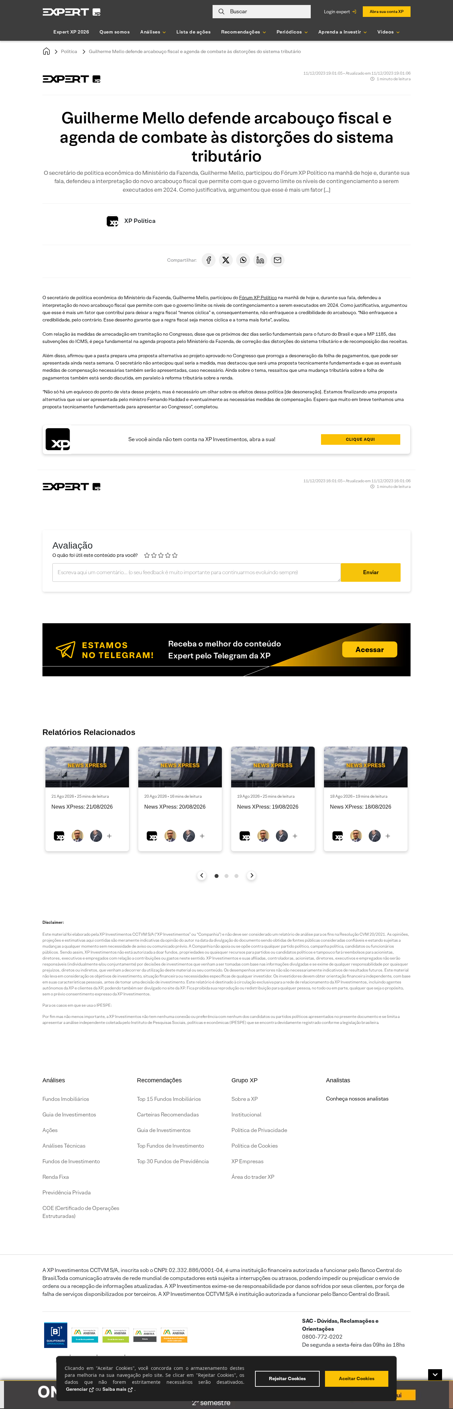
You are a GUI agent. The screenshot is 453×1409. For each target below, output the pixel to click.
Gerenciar (77, 1389)
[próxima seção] (251, 875)
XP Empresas (247, 1161)
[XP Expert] (71, 12)
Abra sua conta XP (387, 11)
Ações (50, 1130)
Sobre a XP (244, 1099)
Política (69, 51)
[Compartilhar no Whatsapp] (243, 260)
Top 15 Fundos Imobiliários (169, 1099)
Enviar (371, 572)
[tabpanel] (87, 798)
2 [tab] (226, 876)
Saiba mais (114, 1389)
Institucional (246, 1114)
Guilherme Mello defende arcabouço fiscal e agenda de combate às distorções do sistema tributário (195, 51)
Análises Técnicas (64, 1145)
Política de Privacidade (259, 1130)
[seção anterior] (202, 875)
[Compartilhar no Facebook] (209, 260)
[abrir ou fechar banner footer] (435, 1374)
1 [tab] (216, 876)
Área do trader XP (252, 1177)
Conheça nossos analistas (357, 1098)
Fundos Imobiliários (65, 1099)
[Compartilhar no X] (226, 260)
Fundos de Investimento (71, 1161)
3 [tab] (236, 876)
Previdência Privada (66, 1192)
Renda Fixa (55, 1177)
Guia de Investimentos (69, 1114)
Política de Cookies (254, 1145)
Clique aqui (360, 439)
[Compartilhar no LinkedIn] (260, 260)
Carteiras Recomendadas (168, 1114)
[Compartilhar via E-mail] (278, 260)
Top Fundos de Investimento (170, 1145)
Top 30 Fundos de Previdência (173, 1161)
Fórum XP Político (258, 298)
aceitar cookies (356, 1378)
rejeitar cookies (287, 1378)
